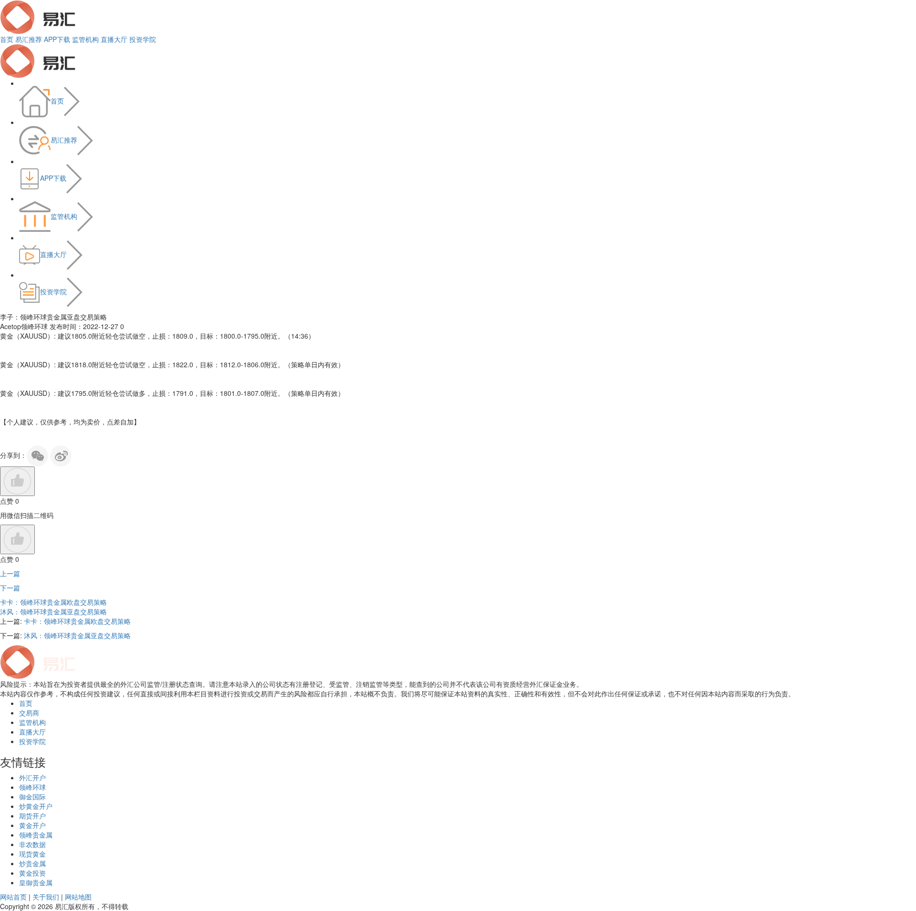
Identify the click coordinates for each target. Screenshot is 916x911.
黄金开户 (32, 825)
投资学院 (142, 39)
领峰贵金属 (35, 834)
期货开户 (32, 815)
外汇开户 (32, 777)
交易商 (29, 712)
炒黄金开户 (35, 806)
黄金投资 (32, 873)
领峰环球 (32, 787)
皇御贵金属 (35, 882)
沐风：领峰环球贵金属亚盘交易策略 (53, 611)
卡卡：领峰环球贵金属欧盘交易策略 (53, 602)
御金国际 (32, 796)
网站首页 (13, 896)
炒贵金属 (32, 863)
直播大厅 (114, 39)
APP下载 (57, 39)
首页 (6, 39)
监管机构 (85, 39)
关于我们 (45, 896)
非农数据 (32, 844)
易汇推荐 (28, 39)
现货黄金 (32, 854)
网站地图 (78, 896)
